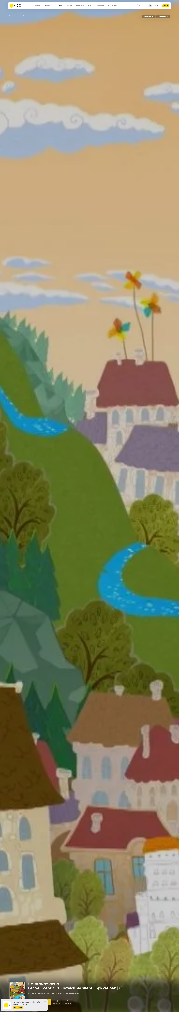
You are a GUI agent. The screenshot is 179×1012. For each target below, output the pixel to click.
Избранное (56, 1003)
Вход (166, 6)
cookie (32, 1002)
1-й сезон (147, 16)
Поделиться (67, 1003)
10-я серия (161, 16)
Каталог (36, 6)
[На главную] (17, 5)
